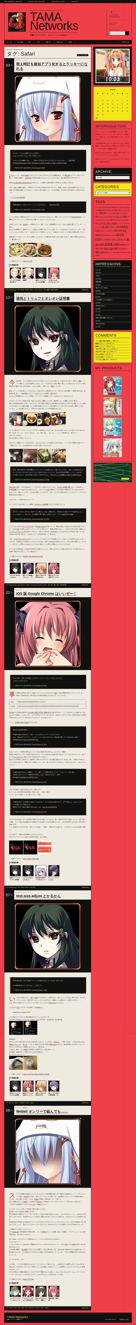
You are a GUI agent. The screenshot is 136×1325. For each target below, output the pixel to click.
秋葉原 (117, 248)
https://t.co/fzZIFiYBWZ (20, 729)
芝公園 (52, 289)
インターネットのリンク (21, 539)
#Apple (63, 514)
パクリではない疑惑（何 (101, 359)
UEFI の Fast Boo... (100, 323)
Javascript (28, 178)
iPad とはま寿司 (99, 354)
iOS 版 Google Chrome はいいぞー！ (46, 594)
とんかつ (124, 210)
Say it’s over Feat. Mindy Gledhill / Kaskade (36, 1074)
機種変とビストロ (99, 343)
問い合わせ (60, 42)
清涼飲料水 (124, 244)
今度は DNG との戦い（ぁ (101, 349)
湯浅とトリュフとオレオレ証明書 (43, 298)
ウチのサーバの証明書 (41, 504)
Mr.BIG (27, 289)
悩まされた (52, 1003)
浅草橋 (111, 244)
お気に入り (48, 42)
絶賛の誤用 (98, 281)
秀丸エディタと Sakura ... (102, 288)
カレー (121, 216)
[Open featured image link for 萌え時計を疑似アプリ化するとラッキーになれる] (47, 108)
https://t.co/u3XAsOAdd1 (42, 163)
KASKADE (22, 1102)
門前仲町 (125, 252)
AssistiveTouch (76, 217)
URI (33, 693)
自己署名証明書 (63, 584)
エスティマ (103, 216)
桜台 (123, 239)
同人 (30, 42)
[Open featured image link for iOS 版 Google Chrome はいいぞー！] (47, 633)
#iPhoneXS (52, 205)
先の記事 (24, 1249)
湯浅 (79, 381)
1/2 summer (100, 207)
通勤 (100, 252)
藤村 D (26, 1049)
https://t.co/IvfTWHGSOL (30, 739)
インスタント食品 (113, 213)
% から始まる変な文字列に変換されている (40, 712)
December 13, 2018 (43, 479)
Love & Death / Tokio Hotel (31, 858)
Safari (27, 175)
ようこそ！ (98, 270)
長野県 (119, 252)
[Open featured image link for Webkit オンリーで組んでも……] (47, 1151)
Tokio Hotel (33, 887)
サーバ (29, 294)
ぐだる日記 (20, 42)
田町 (58, 584)
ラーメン (25, 60)
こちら (114, 148)
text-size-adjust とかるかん (38, 896)
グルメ (24, 294)
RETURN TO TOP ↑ (124, 1319)
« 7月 (96, 118)
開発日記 (25, 1107)
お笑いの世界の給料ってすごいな (104, 318)
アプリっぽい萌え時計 (18, 197)
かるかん (56, 1042)
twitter (102, 210)
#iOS (33, 163)
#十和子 (28, 163)
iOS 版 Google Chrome (22, 722)
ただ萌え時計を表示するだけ (22, 182)
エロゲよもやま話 (100, 294)
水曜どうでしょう (14, 1044)
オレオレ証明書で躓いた (65, 487)
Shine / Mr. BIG (27, 261)
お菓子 (117, 210)
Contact (98, 275)
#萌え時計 (72, 160)
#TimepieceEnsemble (19, 163)
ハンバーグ (121, 223)
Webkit (36, 1199)
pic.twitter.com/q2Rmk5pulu (72, 475)
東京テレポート (113, 239)
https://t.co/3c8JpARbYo (49, 807)
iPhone (22, 289)
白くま (25, 1044)
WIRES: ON (125, 42)
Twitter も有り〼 (104, 161)
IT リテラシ (98, 312)
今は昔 (70, 42)
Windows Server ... (100, 305)
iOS (12, 175)
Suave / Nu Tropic (28, 1279)
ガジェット (19, 60)
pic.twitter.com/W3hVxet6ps (58, 163)
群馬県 (125, 248)
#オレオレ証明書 (59, 475)
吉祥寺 (103, 235)
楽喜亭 (25, 224)
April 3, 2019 (41, 168)
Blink (39, 1204)
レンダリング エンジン (16, 531)
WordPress (109, 210)
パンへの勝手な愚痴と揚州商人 (103, 341)
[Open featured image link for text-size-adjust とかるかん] (47, 936)
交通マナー (104, 230)
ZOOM (73, 1244)
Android (26, 1196)
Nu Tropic (37, 1307)
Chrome (11, 712)
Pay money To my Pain (37, 584)
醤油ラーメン (110, 252)
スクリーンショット (38, 289)
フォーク (32, 1204)
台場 (118, 230)
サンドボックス (18, 757)
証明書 (14, 489)
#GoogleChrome (18, 739)
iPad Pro (23, 584)
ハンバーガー (107, 223)
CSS (15, 187)
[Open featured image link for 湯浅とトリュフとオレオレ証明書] (47, 338)
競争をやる (53, 1044)
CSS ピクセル (34, 1019)
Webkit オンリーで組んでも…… (42, 1111)
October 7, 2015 (42, 990)
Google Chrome (41, 526)
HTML (22, 1307)
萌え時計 (68, 175)
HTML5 (44, 1232)
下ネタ (114, 227)
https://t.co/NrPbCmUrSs (30, 777)
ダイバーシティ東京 (108, 220)
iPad (17, 529)
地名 (52, 386)
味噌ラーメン (111, 235)
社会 (108, 248)
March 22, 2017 (42, 685)
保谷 (110, 230)
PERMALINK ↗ (85, 289)
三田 (45, 289)
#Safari (71, 514)
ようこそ (9, 42)
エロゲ (38, 42)
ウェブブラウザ (28, 526)
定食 (52, 584)
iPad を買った (13, 487)
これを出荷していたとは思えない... (104, 299)
